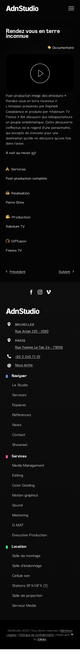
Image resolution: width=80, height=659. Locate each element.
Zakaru (41, 639)
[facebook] (31, 292)
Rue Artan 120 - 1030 (32, 331)
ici (33, 152)
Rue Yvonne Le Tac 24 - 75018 (39, 347)
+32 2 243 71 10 (27, 356)
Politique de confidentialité (36, 634)
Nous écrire (24, 364)
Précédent (18, 271)
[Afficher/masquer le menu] (71, 8)
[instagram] (40, 292)
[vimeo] (48, 292)
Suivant (64, 271)
